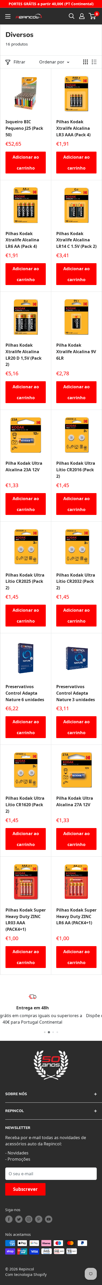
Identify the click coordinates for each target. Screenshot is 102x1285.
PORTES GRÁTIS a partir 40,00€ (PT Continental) (51, 3)
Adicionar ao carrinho (26, 162)
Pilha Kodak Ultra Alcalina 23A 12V (23, 466)
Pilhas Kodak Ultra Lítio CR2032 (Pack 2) (75, 581)
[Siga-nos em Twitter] (18, 1219)
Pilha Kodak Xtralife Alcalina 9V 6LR (76, 351)
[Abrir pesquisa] (72, 16)
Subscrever (25, 1189)
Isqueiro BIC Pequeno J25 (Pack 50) (24, 128)
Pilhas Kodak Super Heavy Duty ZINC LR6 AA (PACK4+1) (76, 916)
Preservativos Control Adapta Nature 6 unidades (24, 693)
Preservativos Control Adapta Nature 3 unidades (75, 693)
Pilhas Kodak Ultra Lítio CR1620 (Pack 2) (24, 804)
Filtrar (19, 62)
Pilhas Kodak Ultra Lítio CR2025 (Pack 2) (24, 581)
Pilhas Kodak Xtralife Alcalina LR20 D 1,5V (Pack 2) (23, 354)
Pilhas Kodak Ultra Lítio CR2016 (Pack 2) (75, 469)
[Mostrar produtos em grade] (85, 62)
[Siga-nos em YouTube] (48, 1219)
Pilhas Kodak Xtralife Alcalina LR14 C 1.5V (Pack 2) (76, 240)
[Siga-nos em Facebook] (9, 1219)
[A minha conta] (81, 16)
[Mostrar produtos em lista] (94, 62)
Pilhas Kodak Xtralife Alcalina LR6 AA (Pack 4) (22, 240)
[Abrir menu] (7, 16)
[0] (92, 16)
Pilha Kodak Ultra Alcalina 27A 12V (74, 801)
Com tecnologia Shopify (26, 1274)
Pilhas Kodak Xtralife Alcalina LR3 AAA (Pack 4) (73, 128)
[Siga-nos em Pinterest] (38, 1219)
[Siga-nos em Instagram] (28, 1219)
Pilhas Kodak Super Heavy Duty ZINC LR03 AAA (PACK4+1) (25, 919)
